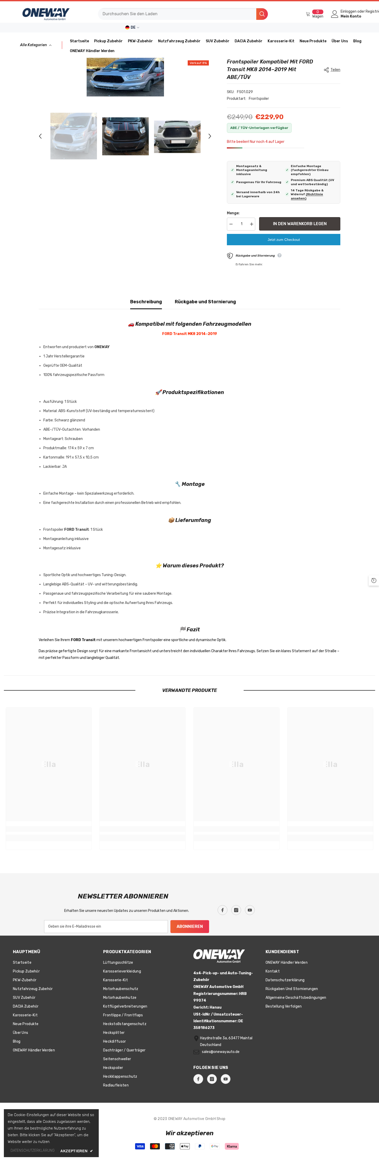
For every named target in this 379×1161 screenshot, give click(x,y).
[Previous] (40, 136)
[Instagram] (236, 910)
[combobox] (177, 14)
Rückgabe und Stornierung (205, 302)
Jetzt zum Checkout (284, 240)
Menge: (233, 213)
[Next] (210, 136)
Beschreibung (146, 302)
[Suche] (183, 14)
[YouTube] (250, 910)
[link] (49, 829)
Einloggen (349, 11)
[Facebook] (222, 910)
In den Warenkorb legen (300, 223)
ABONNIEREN (190, 926)
